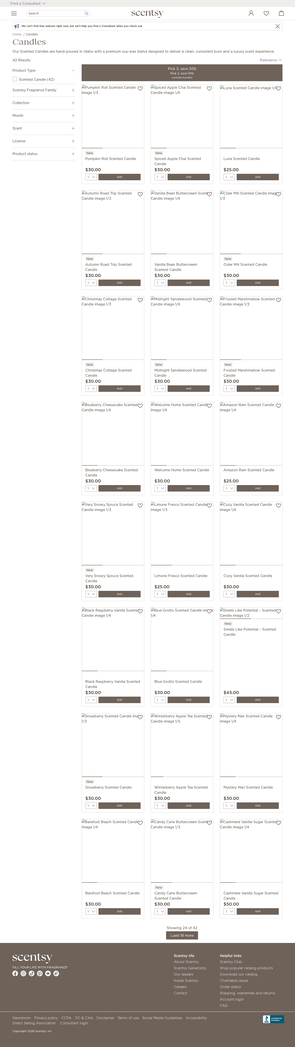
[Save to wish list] (140, 88)
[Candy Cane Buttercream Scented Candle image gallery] (182, 851)
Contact (180, 993)
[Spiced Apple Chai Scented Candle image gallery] (182, 117)
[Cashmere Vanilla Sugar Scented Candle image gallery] (251, 851)
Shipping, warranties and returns (247, 993)
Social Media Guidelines (162, 1017)
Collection (21, 102)
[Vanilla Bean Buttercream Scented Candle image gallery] (182, 223)
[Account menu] (246, 13)
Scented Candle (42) (36, 79)
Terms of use (128, 1017)
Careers (180, 986)
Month (18, 115)
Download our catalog (239, 974)
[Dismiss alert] (277, 26)
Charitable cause (234, 980)
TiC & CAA (84, 1017)
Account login (232, 999)
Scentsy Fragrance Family (34, 90)
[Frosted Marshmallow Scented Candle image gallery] (251, 329)
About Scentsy (186, 961)
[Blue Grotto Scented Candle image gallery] (182, 640)
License (19, 141)
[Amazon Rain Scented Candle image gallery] (251, 434)
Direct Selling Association (34, 1023)
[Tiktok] (31, 973)
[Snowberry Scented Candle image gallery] (113, 746)
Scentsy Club (231, 961)
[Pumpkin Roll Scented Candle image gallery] (113, 117)
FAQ (224, 1005)
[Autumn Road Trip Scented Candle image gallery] (113, 223)
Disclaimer (105, 1017)
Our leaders (183, 974)
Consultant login (74, 1023)
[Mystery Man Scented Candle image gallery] (251, 746)
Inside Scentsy (186, 980)
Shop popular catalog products (246, 968)
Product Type (24, 70)
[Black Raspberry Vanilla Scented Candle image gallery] (113, 640)
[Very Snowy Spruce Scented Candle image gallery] (113, 534)
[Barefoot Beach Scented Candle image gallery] (113, 851)
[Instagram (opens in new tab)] (23, 973)
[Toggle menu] (13, 13)
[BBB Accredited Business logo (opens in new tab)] (274, 1018)
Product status (25, 153)
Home (17, 34)
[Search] (86, 13)
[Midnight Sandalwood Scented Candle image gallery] (182, 329)
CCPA (66, 1017)
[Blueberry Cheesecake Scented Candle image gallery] (113, 434)
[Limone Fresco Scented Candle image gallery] (182, 534)
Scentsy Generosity (190, 968)
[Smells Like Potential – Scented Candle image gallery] (251, 614)
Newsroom (22, 1017)
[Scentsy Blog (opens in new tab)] (56, 973)
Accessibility (196, 1017)
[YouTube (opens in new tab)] (48, 973)
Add (119, 177)
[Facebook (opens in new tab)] (15, 973)
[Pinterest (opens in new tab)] (39, 973)
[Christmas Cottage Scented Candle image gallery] (113, 329)
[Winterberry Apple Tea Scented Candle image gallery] (182, 746)
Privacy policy (46, 1017)
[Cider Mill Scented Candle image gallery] (251, 223)
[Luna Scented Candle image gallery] (251, 117)
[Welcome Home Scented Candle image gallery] (182, 434)
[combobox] (58, 13)
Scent (17, 128)
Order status (230, 986)
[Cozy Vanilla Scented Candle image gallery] (251, 534)
